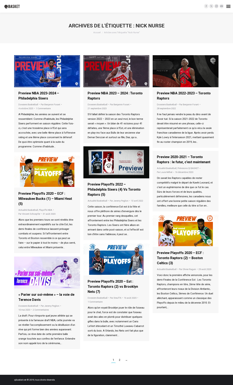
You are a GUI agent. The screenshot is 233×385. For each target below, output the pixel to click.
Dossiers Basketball (28, 104)
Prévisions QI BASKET (188, 168)
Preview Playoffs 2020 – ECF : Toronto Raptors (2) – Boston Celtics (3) (180, 258)
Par (50, 104)
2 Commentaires (41, 310)
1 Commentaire (43, 108)
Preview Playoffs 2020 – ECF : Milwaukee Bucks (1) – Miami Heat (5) (45, 198)
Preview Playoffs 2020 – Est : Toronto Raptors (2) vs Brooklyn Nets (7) (113, 286)
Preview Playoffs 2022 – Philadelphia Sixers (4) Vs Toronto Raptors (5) (114, 189)
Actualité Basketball (97, 200)
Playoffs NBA (45, 210)
